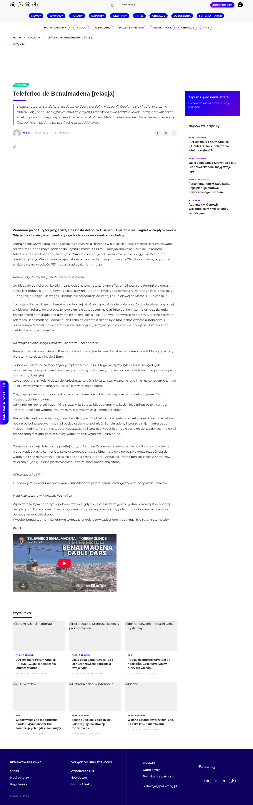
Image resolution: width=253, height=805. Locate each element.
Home (17, 37)
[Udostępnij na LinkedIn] (174, 133)
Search (240, 4)
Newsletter (79, 777)
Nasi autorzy (19, 777)
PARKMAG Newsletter (4, 401)
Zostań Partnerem (222, 5)
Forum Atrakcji (82, 784)
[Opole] (126, 60)
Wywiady (33, 37)
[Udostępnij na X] (165, 133)
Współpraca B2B (83, 771)
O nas (14, 771)
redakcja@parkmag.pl (160, 786)
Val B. (26, 132)
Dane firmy (151, 770)
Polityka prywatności (158, 776)
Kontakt (149, 763)
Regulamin (18, 784)
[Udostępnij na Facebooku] (157, 133)
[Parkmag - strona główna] (217, 767)
